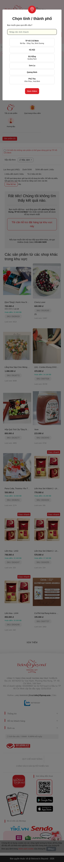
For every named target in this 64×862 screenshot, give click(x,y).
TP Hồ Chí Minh (32, 42)
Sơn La (32, 65)
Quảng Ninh (32, 72)
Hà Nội (32, 50)
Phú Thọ (32, 80)
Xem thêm (32, 91)
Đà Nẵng (32, 57)
